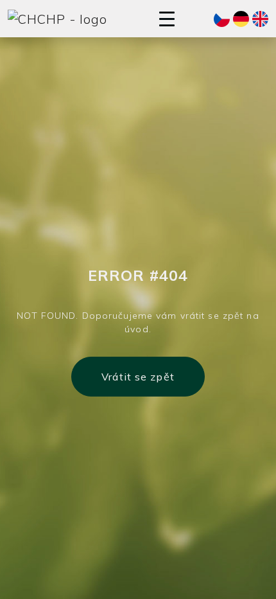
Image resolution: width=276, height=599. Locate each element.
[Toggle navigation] (167, 18)
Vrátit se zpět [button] (138, 376)
